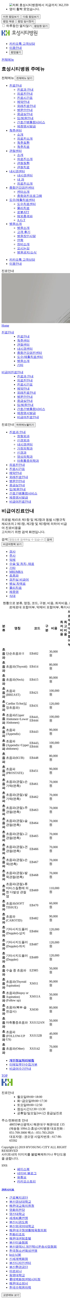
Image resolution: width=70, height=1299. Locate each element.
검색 (5, 539)
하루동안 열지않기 (19, 25)
